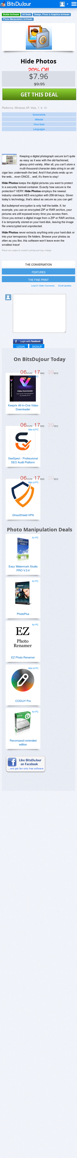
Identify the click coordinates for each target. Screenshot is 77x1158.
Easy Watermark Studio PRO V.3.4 (23, 568)
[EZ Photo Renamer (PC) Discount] (23, 635)
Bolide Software (11, 14)
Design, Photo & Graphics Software (52, 14)
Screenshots (39, 114)
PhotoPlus (23, 614)
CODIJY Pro (23, 701)
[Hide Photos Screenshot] (9, 159)
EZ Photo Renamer (23, 657)
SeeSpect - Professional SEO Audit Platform (23, 460)
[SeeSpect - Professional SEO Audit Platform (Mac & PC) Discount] (23, 440)
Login (21, 346)
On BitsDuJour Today (39, 359)
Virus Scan (39, 124)
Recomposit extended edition (23, 742)
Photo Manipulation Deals (39, 529)
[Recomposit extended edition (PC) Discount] (23, 722)
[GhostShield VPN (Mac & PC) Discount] (23, 493)
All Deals (26, 14)
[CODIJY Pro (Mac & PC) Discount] (23, 679)
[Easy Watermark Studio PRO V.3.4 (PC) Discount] (23, 548)
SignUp (37, 346)
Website (39, 119)
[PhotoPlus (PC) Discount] (23, 592)
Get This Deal (39, 94)
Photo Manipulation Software (17, 19)
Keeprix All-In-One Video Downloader (23, 407)
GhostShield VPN (23, 515)
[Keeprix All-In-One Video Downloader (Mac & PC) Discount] (23, 387)
